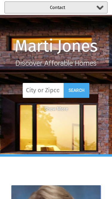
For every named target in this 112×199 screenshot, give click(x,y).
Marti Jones (56, 46)
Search (76, 90)
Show (50, 109)
